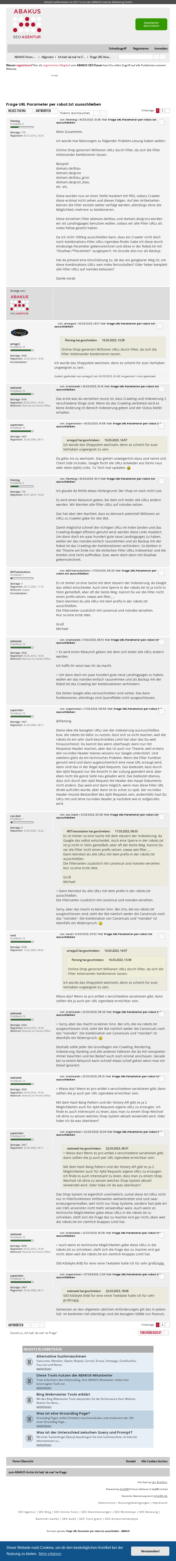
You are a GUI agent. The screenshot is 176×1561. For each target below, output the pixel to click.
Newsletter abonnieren (151, 24)
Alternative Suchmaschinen (61, 1356)
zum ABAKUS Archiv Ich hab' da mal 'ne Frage (37, 1472)
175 (23, 132)
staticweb (16, 387)
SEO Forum (79, 2)
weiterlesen (43, 1369)
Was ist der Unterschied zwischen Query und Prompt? (84, 1432)
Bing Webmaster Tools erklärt (63, 1394)
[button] (167, 110)
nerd (13, 935)
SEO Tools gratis (90, 1518)
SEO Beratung (148, 1512)
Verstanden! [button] (150, 1551)
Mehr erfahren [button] (50, 1554)
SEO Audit (69, 1518)
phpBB (124, 1489)
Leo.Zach (15, 815)
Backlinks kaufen (47, 1518)
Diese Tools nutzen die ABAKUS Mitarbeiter (74, 1375)
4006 (24, 399)
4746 (24, 946)
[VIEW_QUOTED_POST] (100, 340)
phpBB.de (161, 1496)
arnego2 (15, 343)
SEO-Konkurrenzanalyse (121, 1518)
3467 (24, 436)
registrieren (23, 65)
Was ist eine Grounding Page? (63, 1413)
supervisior (16, 424)
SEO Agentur (27, 1512)
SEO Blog (44, 1512)
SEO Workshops (125, 1512)
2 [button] (162, 110)
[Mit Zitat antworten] (162, 122)
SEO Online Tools (66, 1512)
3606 (24, 355)
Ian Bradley (160, 1482)
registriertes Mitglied (56, 65)
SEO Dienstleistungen (96, 1512)
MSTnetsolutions (20, 571)
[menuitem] (159, 49)
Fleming (15, 120)
